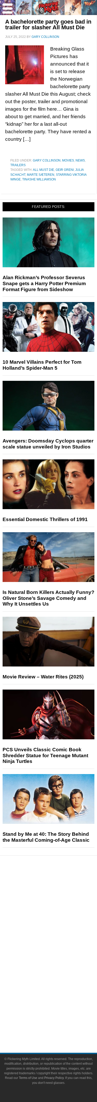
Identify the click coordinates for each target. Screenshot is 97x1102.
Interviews (59, 920)
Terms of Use (28, 1078)
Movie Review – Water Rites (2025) (43, 676)
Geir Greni (65, 170)
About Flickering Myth (59, 1008)
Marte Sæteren (40, 175)
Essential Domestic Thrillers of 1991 (45, 519)
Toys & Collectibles (59, 982)
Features (59, 904)
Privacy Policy (54, 1078)
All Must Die (43, 170)
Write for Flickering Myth (59, 1026)
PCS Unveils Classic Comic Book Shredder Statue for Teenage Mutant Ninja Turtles (45, 755)
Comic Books (59, 964)
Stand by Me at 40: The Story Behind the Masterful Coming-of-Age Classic (46, 837)
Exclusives (59, 929)
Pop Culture (59, 939)
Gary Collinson (47, 160)
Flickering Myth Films (58, 991)
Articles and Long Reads (59, 912)
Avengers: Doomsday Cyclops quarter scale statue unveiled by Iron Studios (48, 444)
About (58, 1000)
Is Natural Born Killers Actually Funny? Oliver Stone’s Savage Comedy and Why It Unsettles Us (48, 598)
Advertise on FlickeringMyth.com (59, 1017)
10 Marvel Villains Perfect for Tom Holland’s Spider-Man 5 (42, 365)
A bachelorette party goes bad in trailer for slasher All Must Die (48, 24)
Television (59, 955)
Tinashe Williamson (39, 179)
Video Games (59, 973)
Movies (68, 160)
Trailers (18, 165)
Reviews (59, 895)
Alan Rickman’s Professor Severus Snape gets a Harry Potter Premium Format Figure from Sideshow (44, 283)
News (80, 160)
